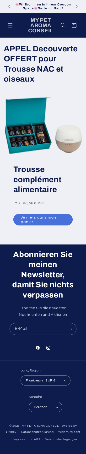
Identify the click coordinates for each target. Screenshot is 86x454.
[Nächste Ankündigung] (77, 6)
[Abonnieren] (70, 329)
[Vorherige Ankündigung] (9, 6)
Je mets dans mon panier (38, 219)
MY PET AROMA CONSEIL (40, 426)
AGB (37, 439)
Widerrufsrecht (69, 432)
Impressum (21, 439)
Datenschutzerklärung (37, 432)
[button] (10, 25)
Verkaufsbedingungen (61, 439)
